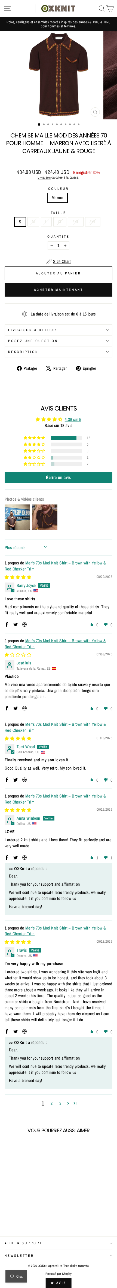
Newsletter (19, 1255)
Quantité (58, 236)
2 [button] (52, 1103)
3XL (93, 222)
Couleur (58, 189)
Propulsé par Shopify (58, 1274)
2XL (75, 222)
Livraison (44, 177)
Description (23, 351)
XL (60, 222)
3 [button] (60, 1103)
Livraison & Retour (32, 330)
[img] (18, 577)
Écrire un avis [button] (58, 477)
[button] (35, 438)
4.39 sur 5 (73, 419)
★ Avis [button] (59, 1283)
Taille (58, 213)
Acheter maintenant (58, 290)
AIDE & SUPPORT (23, 1243)
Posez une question (33, 341)
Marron (57, 197)
